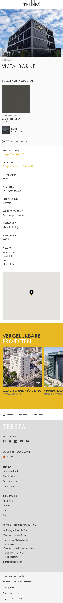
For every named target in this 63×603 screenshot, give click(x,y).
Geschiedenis (10, 476)
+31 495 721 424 (14, 544)
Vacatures (8, 500)
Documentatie (10, 481)
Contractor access (11, 593)
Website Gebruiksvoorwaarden (17, 581)
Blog (5, 515)
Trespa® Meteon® (13, 154)
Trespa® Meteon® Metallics (19, 166)
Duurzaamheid (10, 471)
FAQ (5, 510)
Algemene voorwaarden (14, 576)
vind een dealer (18, 141)
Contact (6, 505)
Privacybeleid (9, 587)
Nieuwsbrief (9, 486)
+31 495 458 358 (14, 553)
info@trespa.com (14, 561)
